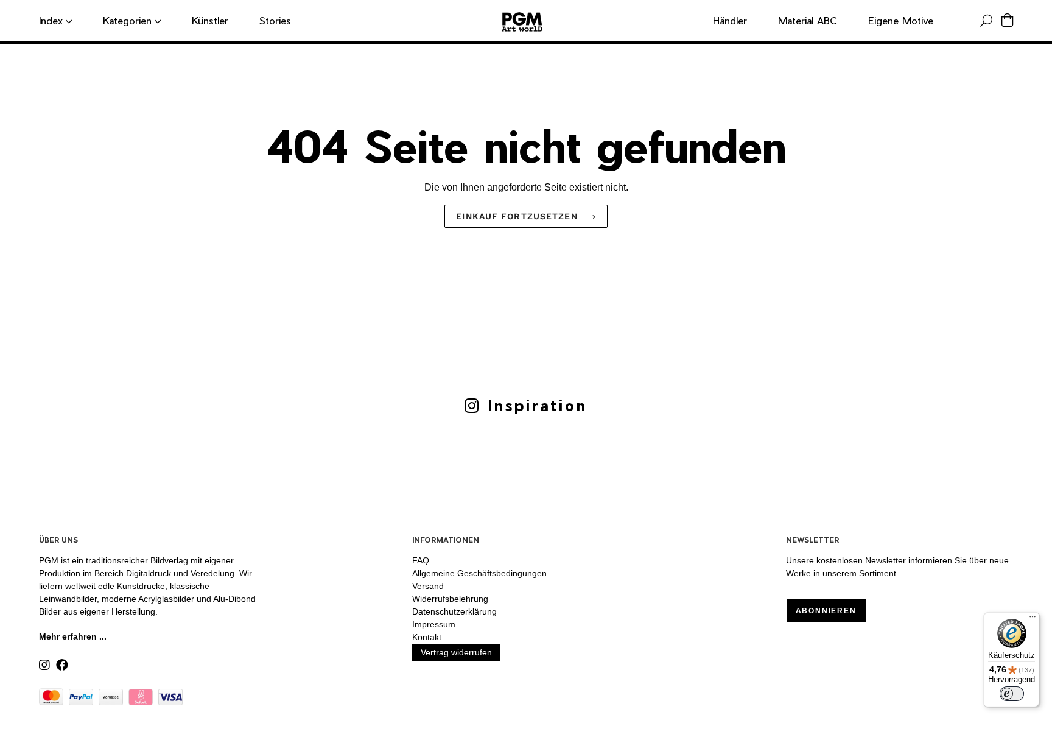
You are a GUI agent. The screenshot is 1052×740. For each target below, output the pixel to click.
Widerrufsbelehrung (450, 599)
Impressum (433, 624)
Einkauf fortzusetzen (516, 216)
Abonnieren (826, 611)
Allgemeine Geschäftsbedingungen (479, 573)
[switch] (1012, 693)
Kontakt (426, 637)
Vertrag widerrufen (456, 652)
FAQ (420, 560)
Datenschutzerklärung (454, 611)
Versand (428, 586)
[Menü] (1032, 619)
